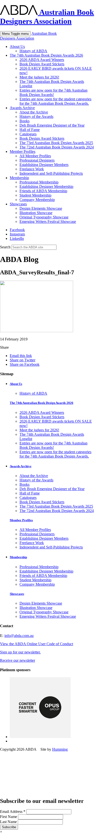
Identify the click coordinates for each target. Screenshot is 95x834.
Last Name (9, 822)
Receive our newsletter (17, 660)
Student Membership (35, 195)
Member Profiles (22, 151)
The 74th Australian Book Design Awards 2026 (46, 55)
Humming (60, 749)
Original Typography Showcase (43, 217)
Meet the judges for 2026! (39, 77)
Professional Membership (38, 182)
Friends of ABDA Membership (43, 191)
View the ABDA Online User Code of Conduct (36, 644)
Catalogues (28, 134)
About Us (17, 46)
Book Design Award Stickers (41, 64)
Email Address (12, 811)
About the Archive (33, 112)
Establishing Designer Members (43, 165)
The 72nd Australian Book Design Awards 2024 (56, 147)
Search (5, 247)
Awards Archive (22, 108)
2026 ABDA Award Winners (41, 60)
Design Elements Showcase (40, 208)
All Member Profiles (35, 156)
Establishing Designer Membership (46, 186)
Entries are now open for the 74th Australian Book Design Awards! (53, 92)
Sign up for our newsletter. (20, 652)
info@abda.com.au (19, 636)
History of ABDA (33, 51)
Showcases (18, 204)
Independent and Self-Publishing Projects (51, 173)
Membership (19, 178)
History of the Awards (36, 116)
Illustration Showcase (35, 213)
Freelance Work (31, 169)
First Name (9, 817)
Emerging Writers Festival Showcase (47, 221)
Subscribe (9, 827)
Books (24, 121)
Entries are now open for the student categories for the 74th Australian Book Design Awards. (55, 101)
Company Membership (37, 200)
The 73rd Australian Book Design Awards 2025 (56, 143)
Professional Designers (37, 160)
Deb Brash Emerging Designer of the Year (52, 125)
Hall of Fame (29, 130)
